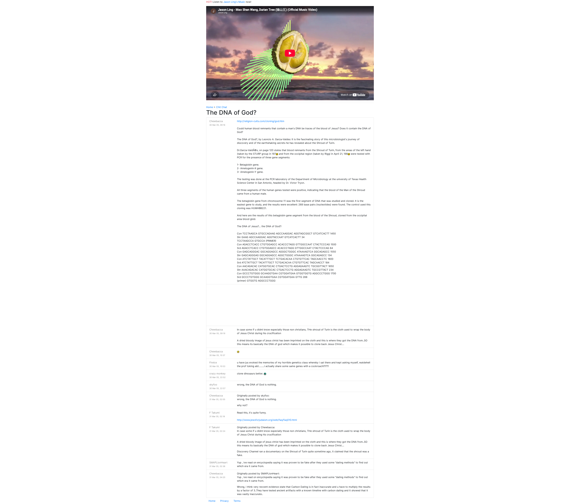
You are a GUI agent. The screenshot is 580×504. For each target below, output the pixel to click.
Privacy (224, 500)
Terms (237, 500)
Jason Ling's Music (234, 1)
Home (209, 107)
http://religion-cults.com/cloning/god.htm (260, 121)
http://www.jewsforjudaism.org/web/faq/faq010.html (267, 419)
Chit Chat (221, 107)
